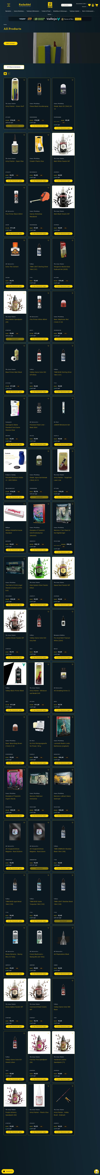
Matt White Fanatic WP (62, 161)
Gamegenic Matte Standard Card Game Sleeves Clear (13, 427)
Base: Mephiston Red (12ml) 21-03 (61, 320)
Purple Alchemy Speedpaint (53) (11, 1113)
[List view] (8, 73)
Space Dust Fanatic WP (62, 585)
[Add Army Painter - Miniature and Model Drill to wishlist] (48, 664)
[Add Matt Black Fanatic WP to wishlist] (72, 187)
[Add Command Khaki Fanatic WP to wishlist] (48, 980)
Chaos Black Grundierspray (39, 106)
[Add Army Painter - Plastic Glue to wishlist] (48, 1086)
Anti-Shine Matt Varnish (62, 1165)
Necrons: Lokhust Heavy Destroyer (62, 797)
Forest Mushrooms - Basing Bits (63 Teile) (37, 955)
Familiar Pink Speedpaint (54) (38, 1061)
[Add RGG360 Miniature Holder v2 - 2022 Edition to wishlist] (24, 451)
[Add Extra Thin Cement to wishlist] (24, 240)
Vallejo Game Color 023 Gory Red (38, 639)
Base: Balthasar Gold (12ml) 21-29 (37, 1166)
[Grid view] (5, 73)
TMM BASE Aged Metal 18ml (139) (13, 903)
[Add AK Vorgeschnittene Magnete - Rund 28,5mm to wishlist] (24, 822)
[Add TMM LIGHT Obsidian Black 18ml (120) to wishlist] (72, 875)
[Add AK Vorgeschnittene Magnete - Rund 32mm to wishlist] (48, 822)
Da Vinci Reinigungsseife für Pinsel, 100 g (38, 744)
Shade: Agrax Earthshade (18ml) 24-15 (38, 479)
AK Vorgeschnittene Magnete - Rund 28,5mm (14, 850)
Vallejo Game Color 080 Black (62, 1008)
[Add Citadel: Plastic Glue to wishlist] (48, 135)
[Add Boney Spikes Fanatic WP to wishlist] (24, 980)
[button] (8, 5)
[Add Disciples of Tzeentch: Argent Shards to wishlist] (24, 769)
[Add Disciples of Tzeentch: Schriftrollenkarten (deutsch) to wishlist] (48, 504)
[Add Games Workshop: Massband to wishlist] (48, 187)
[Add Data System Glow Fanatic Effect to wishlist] (48, 559)
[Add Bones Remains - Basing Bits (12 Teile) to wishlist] (24, 928)
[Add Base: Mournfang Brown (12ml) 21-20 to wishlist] (24, 717)
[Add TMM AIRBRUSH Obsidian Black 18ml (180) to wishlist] (72, 822)
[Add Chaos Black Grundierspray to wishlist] (48, 80)
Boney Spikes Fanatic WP (14, 1007)
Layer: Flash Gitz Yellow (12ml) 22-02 (14, 1166)
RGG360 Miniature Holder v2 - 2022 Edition (14, 479)
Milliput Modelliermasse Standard (14, 531)
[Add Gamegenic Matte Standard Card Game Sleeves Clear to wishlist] (24, 398)
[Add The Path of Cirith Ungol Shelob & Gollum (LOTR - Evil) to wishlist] (24, 559)
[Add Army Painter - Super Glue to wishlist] (24, 135)
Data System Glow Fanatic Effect (39, 586)
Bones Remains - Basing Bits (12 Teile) (14, 955)
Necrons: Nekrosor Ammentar (36, 797)
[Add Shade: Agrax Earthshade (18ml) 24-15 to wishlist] (48, 451)
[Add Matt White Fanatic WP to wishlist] (72, 135)
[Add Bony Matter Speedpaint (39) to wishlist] (24, 293)
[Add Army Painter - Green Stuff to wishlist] (24, 80)
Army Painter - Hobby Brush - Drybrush (61, 1113)
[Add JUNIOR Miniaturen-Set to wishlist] (72, 398)
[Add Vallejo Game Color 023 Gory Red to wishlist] (48, 611)
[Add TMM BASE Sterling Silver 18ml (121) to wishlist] (72, 346)
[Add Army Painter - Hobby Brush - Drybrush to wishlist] (72, 1086)
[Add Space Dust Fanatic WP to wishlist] (72, 559)
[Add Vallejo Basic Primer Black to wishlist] (24, 664)
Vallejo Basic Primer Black (15, 691)
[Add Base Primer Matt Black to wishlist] (24, 346)
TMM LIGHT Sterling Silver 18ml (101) (39, 268)
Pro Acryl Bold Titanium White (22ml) (62, 639)
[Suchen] (62, 5)
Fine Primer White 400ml (38, 319)
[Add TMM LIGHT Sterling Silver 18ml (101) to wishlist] (48, 240)
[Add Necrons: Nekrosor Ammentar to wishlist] (48, 769)
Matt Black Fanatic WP (62, 214)
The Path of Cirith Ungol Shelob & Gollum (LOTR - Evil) (14, 587)
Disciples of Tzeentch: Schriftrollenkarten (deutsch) (37, 532)
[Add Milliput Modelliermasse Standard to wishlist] (24, 504)
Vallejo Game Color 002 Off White (38, 373)
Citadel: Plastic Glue (37, 161)
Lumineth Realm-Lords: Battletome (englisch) (62, 744)
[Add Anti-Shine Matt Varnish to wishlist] (72, 1138)
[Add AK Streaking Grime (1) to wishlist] (72, 664)
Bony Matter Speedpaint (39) (14, 320)
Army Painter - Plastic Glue (39, 1112)
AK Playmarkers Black (61, 954)
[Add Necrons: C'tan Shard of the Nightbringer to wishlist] (72, 504)
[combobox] (66, 5)
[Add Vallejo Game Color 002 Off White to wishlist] (48, 346)
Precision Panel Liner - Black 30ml (37, 426)
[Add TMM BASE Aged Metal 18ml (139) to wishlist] (24, 875)
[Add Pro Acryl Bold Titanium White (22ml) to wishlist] (72, 611)
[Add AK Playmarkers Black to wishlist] (72, 928)
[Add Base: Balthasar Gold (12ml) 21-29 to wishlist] (48, 1138)
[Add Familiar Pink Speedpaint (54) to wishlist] (48, 1033)
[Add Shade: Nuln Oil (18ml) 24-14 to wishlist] (72, 80)
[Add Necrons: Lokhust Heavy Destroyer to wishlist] (72, 769)
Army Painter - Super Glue (15, 161)
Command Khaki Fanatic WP (38, 1008)
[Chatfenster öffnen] (96, 1171)
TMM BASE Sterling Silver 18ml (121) (63, 373)
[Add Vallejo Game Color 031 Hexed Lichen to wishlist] (24, 1033)
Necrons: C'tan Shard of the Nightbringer (62, 531)
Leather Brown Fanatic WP (15, 638)
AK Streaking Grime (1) (62, 691)
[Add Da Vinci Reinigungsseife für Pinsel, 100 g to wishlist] (48, 717)
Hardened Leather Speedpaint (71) (60, 1061)
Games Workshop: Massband (36, 215)
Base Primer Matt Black (14, 372)
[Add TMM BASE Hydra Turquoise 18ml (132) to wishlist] (48, 875)
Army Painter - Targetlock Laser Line (63, 479)
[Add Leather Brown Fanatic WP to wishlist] (24, 611)
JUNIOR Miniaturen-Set (62, 425)
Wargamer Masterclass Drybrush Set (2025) (62, 268)
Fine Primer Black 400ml (14, 214)
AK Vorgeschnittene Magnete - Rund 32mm (37, 850)
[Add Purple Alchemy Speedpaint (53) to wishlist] (24, 1086)
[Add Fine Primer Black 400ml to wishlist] (24, 187)
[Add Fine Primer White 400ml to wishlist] (48, 293)
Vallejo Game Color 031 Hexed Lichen (14, 1061)
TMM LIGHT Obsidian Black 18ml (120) (63, 903)
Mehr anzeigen (10, 43)
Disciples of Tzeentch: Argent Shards (13, 797)
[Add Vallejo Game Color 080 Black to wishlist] (72, 980)
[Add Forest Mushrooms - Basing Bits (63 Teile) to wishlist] (48, 928)
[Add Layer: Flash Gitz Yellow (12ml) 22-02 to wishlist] (24, 1138)
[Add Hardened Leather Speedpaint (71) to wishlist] (72, 1033)
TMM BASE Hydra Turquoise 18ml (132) (37, 903)
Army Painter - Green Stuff (15, 106)
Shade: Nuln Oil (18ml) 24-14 (63, 107)
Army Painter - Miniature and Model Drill (38, 692)
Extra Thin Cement (12, 266)
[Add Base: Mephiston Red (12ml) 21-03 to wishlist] (72, 293)
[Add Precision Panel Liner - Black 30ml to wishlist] (48, 398)
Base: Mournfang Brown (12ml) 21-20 (14, 744)
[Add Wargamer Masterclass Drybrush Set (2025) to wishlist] (72, 240)
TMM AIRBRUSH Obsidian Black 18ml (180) (62, 850)
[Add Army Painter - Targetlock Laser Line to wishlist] (72, 451)
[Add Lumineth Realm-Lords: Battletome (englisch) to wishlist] (72, 717)
